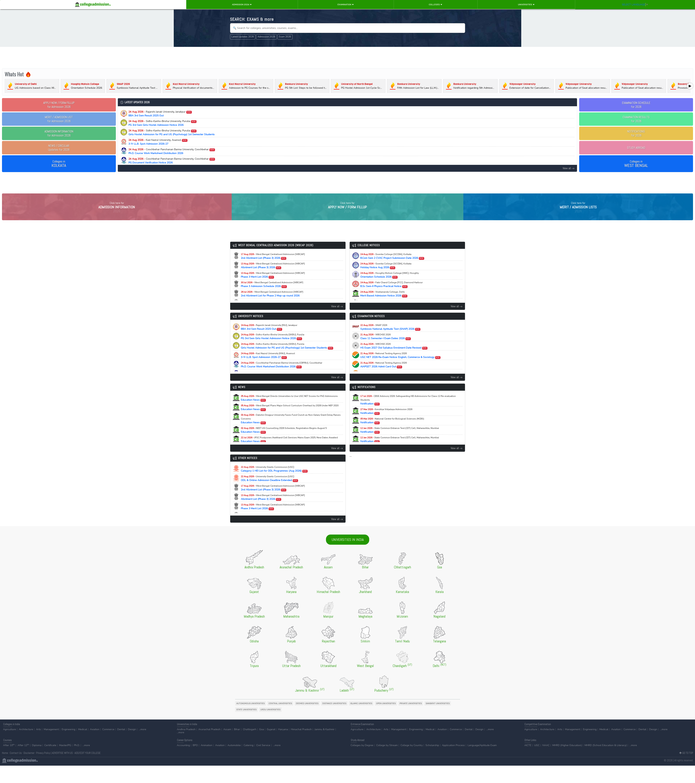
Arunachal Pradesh (209, 729)
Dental (121, 729)
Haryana (283, 729)
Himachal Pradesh (301, 729)
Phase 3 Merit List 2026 (273, 275)
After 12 (23, 745)
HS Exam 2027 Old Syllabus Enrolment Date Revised (393, 346)
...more (142, 729)
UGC (537, 745)
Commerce (108, 729)
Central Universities (280, 703)
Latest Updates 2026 (242, 36)
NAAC (545, 745)
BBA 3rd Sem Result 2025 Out (160, 113)
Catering (248, 745)
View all (567, 168)
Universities (525, 4)
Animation (206, 745)
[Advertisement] (347, 57)
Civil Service (263, 745)
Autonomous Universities (250, 703)
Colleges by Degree (362, 745)
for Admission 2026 (59, 105)
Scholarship (432, 745)
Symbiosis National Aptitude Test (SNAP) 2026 (390, 327)
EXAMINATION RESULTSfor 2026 (636, 119)
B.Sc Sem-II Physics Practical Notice (391, 284)
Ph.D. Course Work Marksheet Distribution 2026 (171, 151)
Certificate (50, 745)
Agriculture (9, 729)
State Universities (246, 709)
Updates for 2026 (59, 148)
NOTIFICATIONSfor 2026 (636, 133)
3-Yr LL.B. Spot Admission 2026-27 (157, 141)
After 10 (9, 745)
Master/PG (65, 745)
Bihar (237, 729)
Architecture (26, 729)
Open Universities (386, 703)
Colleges (434, 4)
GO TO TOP (687, 753)
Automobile (234, 745)
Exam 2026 (285, 36)
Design (132, 729)
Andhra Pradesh (186, 729)
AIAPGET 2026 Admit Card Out (383, 364)
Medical (82, 729)
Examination (345, 4)
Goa (261, 729)
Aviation (94, 729)
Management (51, 729)
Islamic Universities (361, 703)
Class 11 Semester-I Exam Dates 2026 (385, 336)
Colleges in (59, 163)
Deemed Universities (307, 703)
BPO (195, 745)
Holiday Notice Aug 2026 (385, 265)
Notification (408, 400)
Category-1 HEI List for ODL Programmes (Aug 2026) (274, 469)
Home (5, 753)
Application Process (453, 745)
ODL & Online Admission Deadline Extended (269, 478)
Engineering (68, 729)
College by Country (412, 745)
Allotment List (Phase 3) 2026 (273, 265)
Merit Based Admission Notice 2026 (383, 293)
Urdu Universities (270, 709)
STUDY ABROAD (636, 148)
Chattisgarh (249, 729)
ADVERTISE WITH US (62, 753)
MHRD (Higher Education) (567, 745)
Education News (289, 398)
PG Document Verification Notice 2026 (171, 160)
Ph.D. (77, 745)
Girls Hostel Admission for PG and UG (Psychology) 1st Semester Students (172, 132)
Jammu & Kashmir (324, 729)
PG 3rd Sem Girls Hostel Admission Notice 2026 (162, 123)
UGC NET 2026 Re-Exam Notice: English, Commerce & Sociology (400, 355)
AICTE (527, 745)
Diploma (36, 745)
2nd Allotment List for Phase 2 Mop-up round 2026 (272, 293)
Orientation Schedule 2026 (389, 275)
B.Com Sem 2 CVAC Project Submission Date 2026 (391, 256)
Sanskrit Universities (438, 703)
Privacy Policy (43, 753)
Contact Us (16, 753)
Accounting (183, 745)
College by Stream (387, 745)
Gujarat (271, 729)
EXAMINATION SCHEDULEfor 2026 (636, 105)
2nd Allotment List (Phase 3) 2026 (273, 256)
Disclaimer (29, 753)
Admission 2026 (241, 4)
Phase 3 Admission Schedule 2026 (272, 284)
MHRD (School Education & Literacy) (606, 745)
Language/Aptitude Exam (482, 745)
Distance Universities (334, 703)
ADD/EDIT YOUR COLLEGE (88, 753)
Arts (38, 729)
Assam (227, 729)
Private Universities (411, 703)
